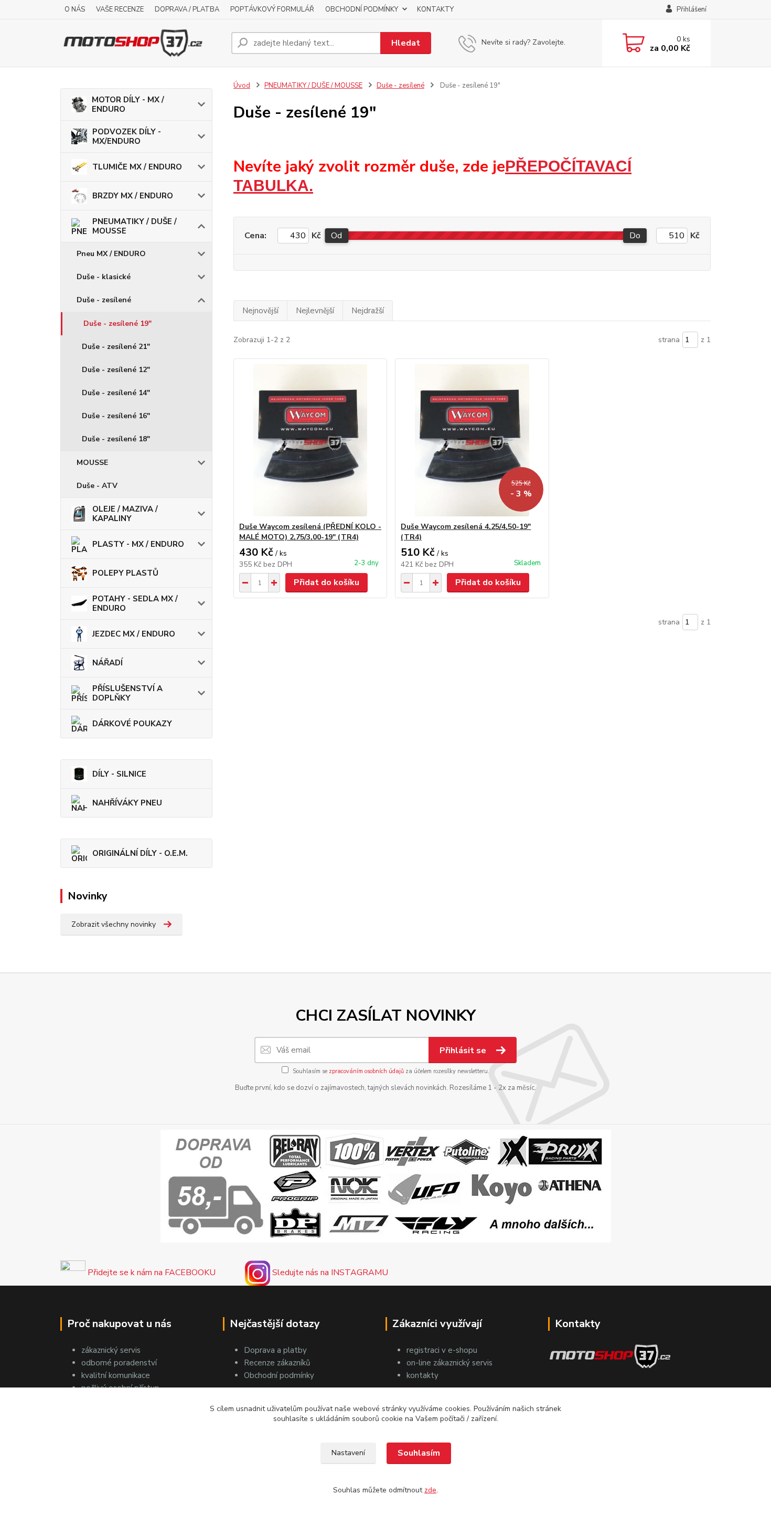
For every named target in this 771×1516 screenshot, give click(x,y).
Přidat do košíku (326, 582)
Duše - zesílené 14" (116, 393)
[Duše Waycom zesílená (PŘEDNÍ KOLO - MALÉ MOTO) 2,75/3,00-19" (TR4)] (310, 440)
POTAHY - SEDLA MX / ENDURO (135, 603)
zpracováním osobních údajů (366, 1071)
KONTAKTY (435, 9)
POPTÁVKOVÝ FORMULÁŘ (272, 9)
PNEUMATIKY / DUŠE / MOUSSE (134, 226)
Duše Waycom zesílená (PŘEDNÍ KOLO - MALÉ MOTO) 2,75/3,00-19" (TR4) (310, 532)
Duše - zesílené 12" (116, 370)
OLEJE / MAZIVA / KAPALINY (125, 514)
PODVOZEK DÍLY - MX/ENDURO (126, 136)
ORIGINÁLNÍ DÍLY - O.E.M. (140, 853)
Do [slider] (634, 235)
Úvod (241, 85)
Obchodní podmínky (279, 1375)
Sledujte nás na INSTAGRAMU (329, 1272)
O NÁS (75, 9)
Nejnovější (260, 310)
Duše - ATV (97, 486)
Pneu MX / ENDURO (111, 254)
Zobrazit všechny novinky (113, 924)
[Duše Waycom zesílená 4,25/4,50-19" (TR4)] (472, 440)
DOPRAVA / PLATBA (187, 9)
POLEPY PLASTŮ (125, 573)
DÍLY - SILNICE (119, 774)
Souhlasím (419, 1453)
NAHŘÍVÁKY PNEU (127, 803)
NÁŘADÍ (107, 663)
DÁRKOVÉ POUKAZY (132, 723)
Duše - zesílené (104, 300)
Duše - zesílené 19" (117, 323)
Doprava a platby (275, 1350)
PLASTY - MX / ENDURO (138, 544)
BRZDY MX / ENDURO (132, 195)
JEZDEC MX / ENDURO (133, 634)
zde (430, 1490)
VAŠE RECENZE (120, 9)
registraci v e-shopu (441, 1350)
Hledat (405, 43)
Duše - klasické (104, 277)
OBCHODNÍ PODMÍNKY (361, 9)
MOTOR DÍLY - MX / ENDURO (128, 104)
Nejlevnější (315, 310)
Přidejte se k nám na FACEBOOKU (150, 1272)
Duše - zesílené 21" (116, 347)
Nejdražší (367, 310)
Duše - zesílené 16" (116, 416)
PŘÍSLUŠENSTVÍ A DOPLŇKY (127, 693)
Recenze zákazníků (277, 1363)
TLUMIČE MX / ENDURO (137, 167)
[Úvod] (141, 43)
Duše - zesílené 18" (116, 439)
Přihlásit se (464, 1050)
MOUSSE (92, 463)
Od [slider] (336, 235)
